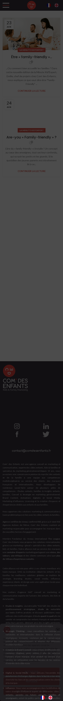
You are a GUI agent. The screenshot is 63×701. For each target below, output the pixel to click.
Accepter (31, 671)
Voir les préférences (31, 691)
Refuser (31, 681)
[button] (57, 630)
